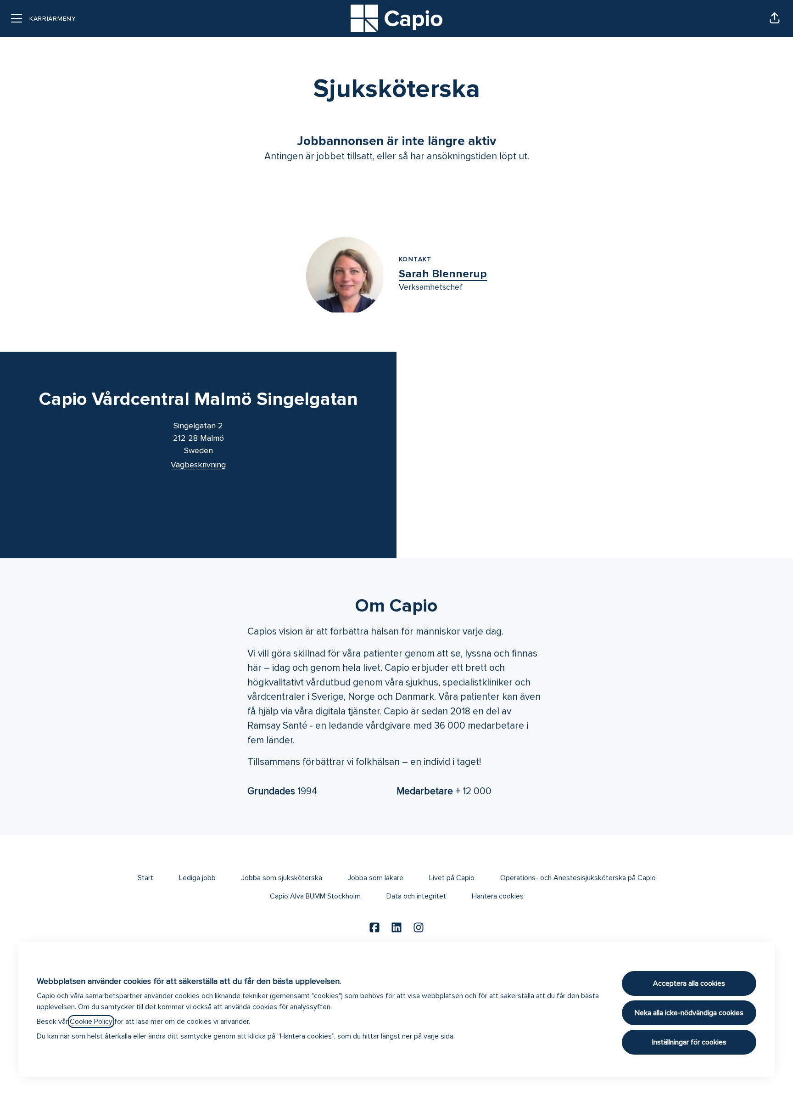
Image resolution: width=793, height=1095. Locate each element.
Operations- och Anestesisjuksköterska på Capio (578, 877)
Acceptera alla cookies (689, 983)
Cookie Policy (91, 1021)
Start (145, 877)
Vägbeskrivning (198, 465)
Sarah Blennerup (443, 274)
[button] (774, 18)
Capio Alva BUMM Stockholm (315, 896)
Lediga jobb (197, 877)
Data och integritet (416, 896)
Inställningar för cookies (689, 1042)
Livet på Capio (452, 877)
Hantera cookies (498, 896)
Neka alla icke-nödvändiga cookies (689, 1012)
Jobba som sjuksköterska (281, 877)
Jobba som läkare (375, 877)
